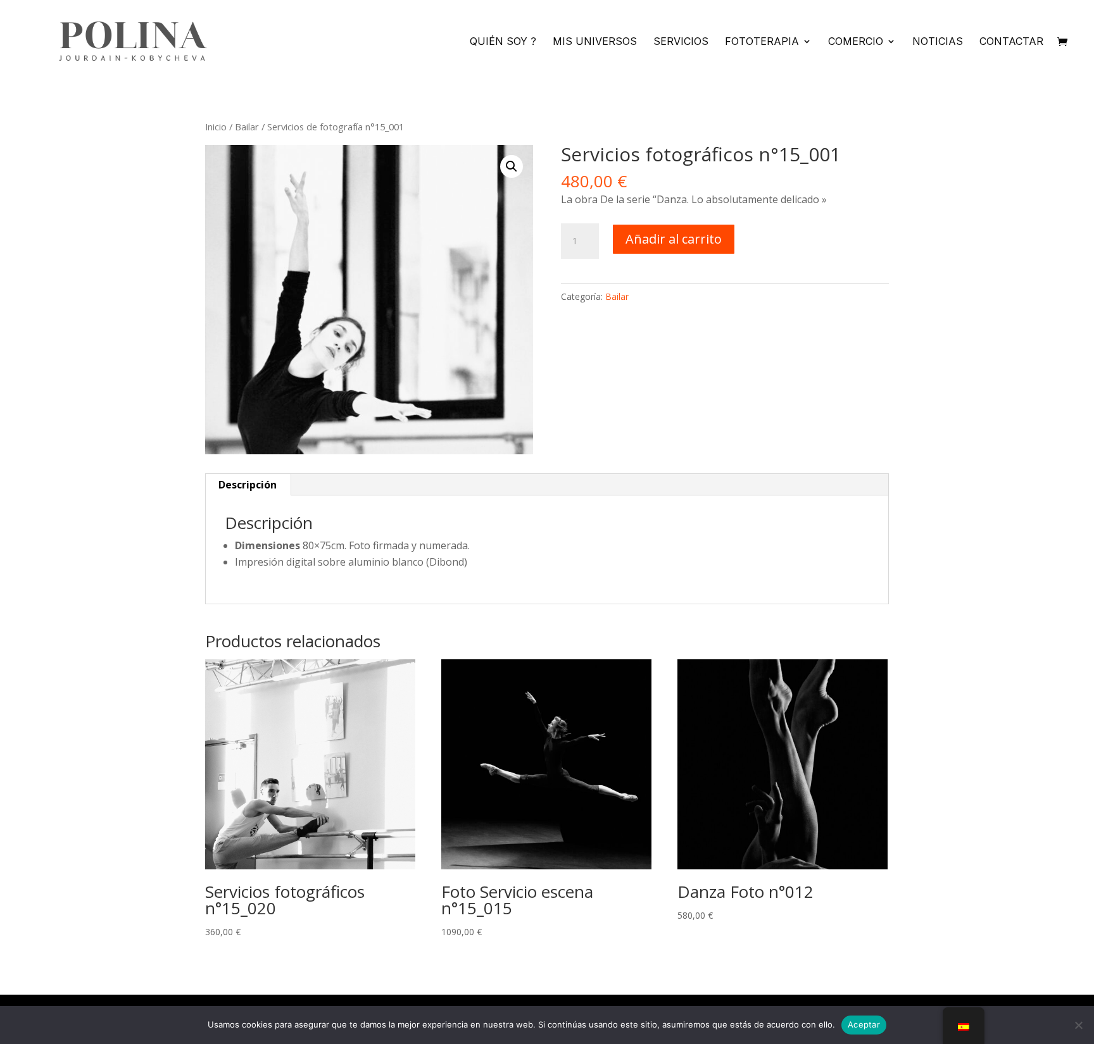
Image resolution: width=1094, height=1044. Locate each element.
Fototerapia (762, 42)
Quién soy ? (503, 42)
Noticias (937, 42)
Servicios (680, 42)
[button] (511, 166)
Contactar (1011, 42)
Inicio (216, 126)
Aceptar (864, 1024)
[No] (1078, 1025)
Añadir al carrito (674, 238)
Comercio (855, 42)
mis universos (595, 42)
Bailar (247, 126)
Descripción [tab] (247, 485)
